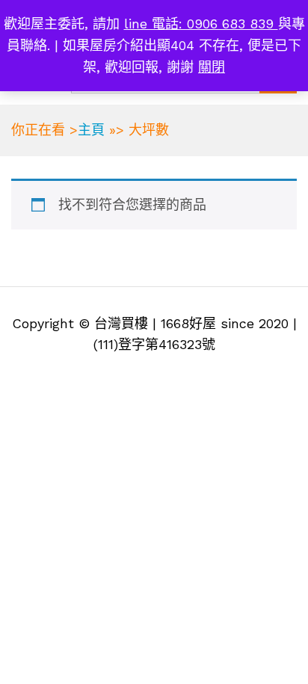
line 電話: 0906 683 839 (201, 23)
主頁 (91, 130)
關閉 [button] (211, 67)
